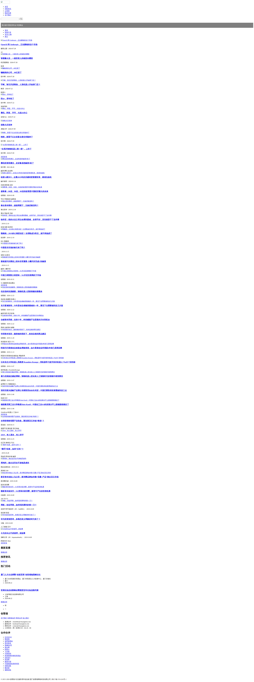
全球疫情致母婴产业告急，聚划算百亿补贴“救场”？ (22, 421)
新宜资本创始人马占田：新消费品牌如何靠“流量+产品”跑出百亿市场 (30, 477)
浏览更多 (4, 157)
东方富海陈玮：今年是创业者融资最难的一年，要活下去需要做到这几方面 (32, 305)
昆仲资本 (8, 643)
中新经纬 (8, 653)
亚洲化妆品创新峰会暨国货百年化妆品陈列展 (19, 590)
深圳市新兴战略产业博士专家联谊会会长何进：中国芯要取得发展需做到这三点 (34, 390)
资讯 (6, 30)
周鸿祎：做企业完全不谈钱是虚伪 (15, 463)
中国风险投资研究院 (12, 664)
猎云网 (7, 647)
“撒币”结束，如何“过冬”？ (12, 449)
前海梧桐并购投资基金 (13, 656)
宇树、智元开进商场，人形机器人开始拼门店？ (20, 84)
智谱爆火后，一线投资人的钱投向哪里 (17, 58)
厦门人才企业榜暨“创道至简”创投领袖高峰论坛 (20, 575)
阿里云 (7, 649)
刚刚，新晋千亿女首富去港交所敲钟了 (17, 137)
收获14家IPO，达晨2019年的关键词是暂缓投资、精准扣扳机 (26, 177)
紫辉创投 (8, 670)
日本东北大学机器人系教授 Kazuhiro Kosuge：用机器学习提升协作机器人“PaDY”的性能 (38, 362)
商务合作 (19, 618)
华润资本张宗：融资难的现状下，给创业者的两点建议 (23, 334)
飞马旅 (7, 651)
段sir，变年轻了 (7, 99)
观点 (6, 36)
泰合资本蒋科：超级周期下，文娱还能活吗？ (19, 205)
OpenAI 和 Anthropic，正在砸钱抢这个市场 (19, 44)
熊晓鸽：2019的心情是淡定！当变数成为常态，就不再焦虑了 (26, 233)
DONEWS (8, 637)
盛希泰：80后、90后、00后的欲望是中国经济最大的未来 (24, 191)
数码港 (7, 668)
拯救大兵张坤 (6, 125)
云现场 (7, 11)
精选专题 (8, 13)
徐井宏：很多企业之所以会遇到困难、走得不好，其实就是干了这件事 (30, 219)
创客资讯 (8, 9)
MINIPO (7, 657)
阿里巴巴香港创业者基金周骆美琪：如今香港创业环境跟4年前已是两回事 (31, 348)
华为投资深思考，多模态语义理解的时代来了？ (20, 519)
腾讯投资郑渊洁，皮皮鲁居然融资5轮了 (17, 163)
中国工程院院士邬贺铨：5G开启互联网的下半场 (21, 275)
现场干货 (8, 32)
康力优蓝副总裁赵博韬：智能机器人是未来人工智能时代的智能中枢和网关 (32, 376)
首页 (6, 7)
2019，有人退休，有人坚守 (12, 435)
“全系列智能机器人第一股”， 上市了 (16, 149)
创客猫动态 (11, 618)
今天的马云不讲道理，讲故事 (13, 533)
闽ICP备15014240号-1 (59, 679)
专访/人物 (8, 34)
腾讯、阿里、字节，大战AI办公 (14, 113)
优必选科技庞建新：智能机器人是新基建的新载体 (21, 291)
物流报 (7, 639)
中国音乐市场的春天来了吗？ (13, 247)
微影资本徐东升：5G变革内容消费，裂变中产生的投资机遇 (25, 491)
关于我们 (8, 15)
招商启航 (8, 666)
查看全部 (4, 552)
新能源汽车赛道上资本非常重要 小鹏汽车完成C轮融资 (23, 261)
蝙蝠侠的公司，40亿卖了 (11, 72)
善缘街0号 (8, 645)
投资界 (7, 659)
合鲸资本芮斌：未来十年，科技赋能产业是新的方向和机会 (25, 320)
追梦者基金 (9, 641)
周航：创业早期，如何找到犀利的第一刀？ (19, 505)
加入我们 (26, 618)
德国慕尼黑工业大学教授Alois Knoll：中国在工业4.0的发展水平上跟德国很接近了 (35, 404)
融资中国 (8, 661)
